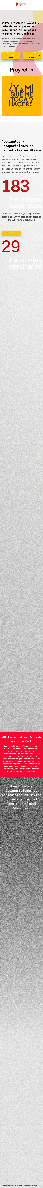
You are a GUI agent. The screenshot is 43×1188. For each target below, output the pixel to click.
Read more (21, 97)
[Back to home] (21, 4)
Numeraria (11, 233)
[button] (3, 4)
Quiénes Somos (11, 55)
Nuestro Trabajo (32, 55)
